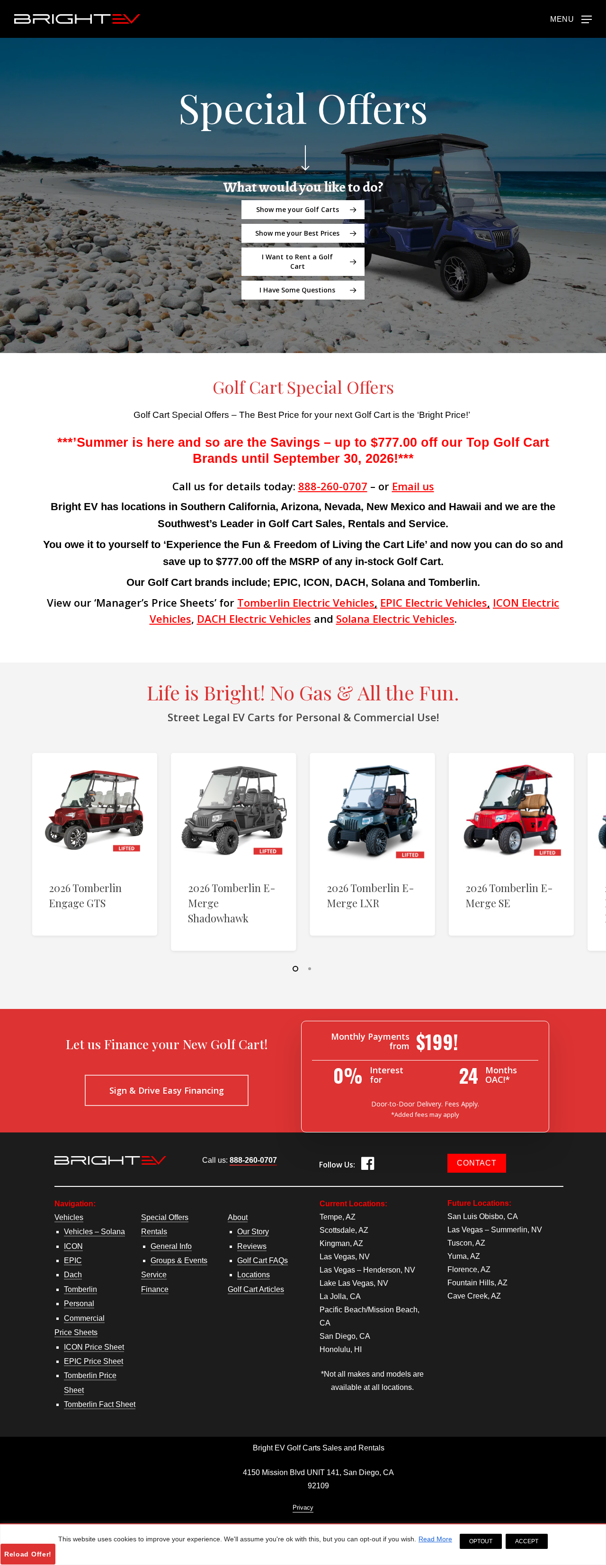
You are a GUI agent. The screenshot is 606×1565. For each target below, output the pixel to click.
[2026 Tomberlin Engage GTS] (94, 810)
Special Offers (164, 1217)
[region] (303, 1544)
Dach (73, 1275)
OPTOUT (480, 1541)
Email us (413, 486)
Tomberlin (80, 1289)
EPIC (73, 1260)
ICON (73, 1246)
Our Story (253, 1232)
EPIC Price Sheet (93, 1361)
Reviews (252, 1246)
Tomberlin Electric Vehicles (307, 602)
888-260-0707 (332, 486)
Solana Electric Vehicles (395, 618)
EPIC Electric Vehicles (433, 602)
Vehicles (68, 1217)
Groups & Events (179, 1260)
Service (154, 1275)
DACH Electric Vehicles (254, 618)
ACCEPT (526, 1541)
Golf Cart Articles (256, 1289)
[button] (571, 19)
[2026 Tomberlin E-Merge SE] (511, 810)
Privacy (303, 1507)
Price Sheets (76, 1332)
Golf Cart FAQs (262, 1260)
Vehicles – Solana (94, 1232)
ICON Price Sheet (94, 1347)
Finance (155, 1289)
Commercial (84, 1318)
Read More (435, 1539)
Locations (253, 1275)
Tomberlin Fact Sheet (99, 1404)
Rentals (154, 1232)
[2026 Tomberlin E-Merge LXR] (372, 810)
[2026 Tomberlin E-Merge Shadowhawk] (233, 810)
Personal (79, 1304)
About (238, 1217)
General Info (171, 1246)
